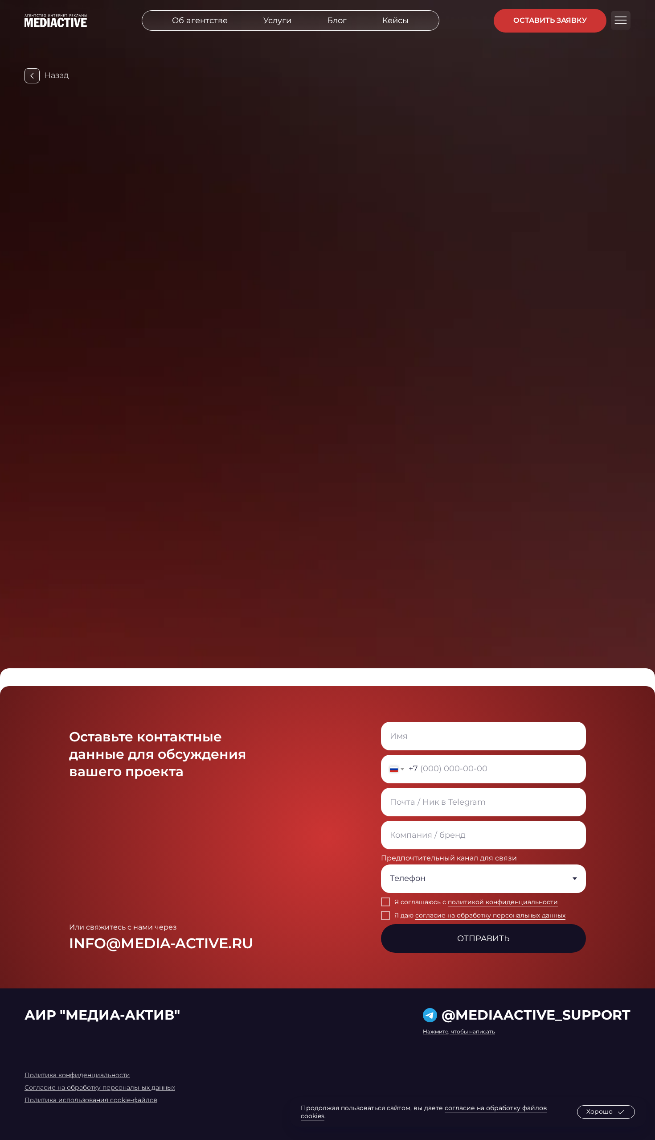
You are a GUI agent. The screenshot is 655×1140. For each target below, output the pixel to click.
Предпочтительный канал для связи (449, 858)
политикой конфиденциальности (503, 902)
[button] (550, 21)
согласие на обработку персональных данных (490, 915)
